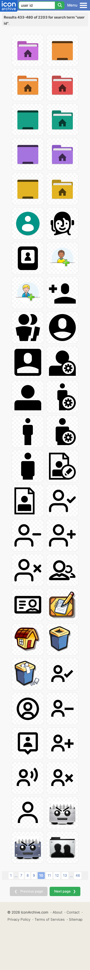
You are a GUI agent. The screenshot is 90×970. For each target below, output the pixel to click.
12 (57, 875)
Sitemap (75, 919)
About (57, 912)
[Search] (59, 5)
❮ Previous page (28, 891)
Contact (73, 912)
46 (78, 875)
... (16, 876)
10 (41, 875)
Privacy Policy (19, 919)
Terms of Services (50, 919)
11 (49, 875)
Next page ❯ (65, 891)
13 (65, 875)
